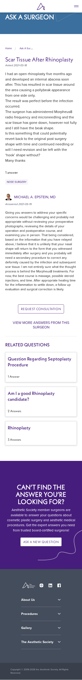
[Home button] (41, 6)
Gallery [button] (26, 628)
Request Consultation (41, 309)
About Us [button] (28, 599)
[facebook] (59, 584)
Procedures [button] (29, 614)
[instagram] (41, 584)
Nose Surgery (16, 182)
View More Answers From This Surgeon (41, 324)
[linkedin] (50, 584)
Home (8, 48)
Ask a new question (41, 542)
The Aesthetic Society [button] (37, 642)
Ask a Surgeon (28, 48)
